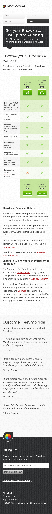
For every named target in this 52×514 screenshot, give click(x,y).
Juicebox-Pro (23, 272)
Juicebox (7, 174)
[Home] (14, 9)
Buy (31, 21)
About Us (7, 492)
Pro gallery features (38, 278)
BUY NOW (27, 92)
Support (8, 21)
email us (14, 255)
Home (7, 15)
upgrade (22, 290)
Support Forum (10, 499)
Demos (33, 15)
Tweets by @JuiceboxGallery (17, 480)
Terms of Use (9, 247)
